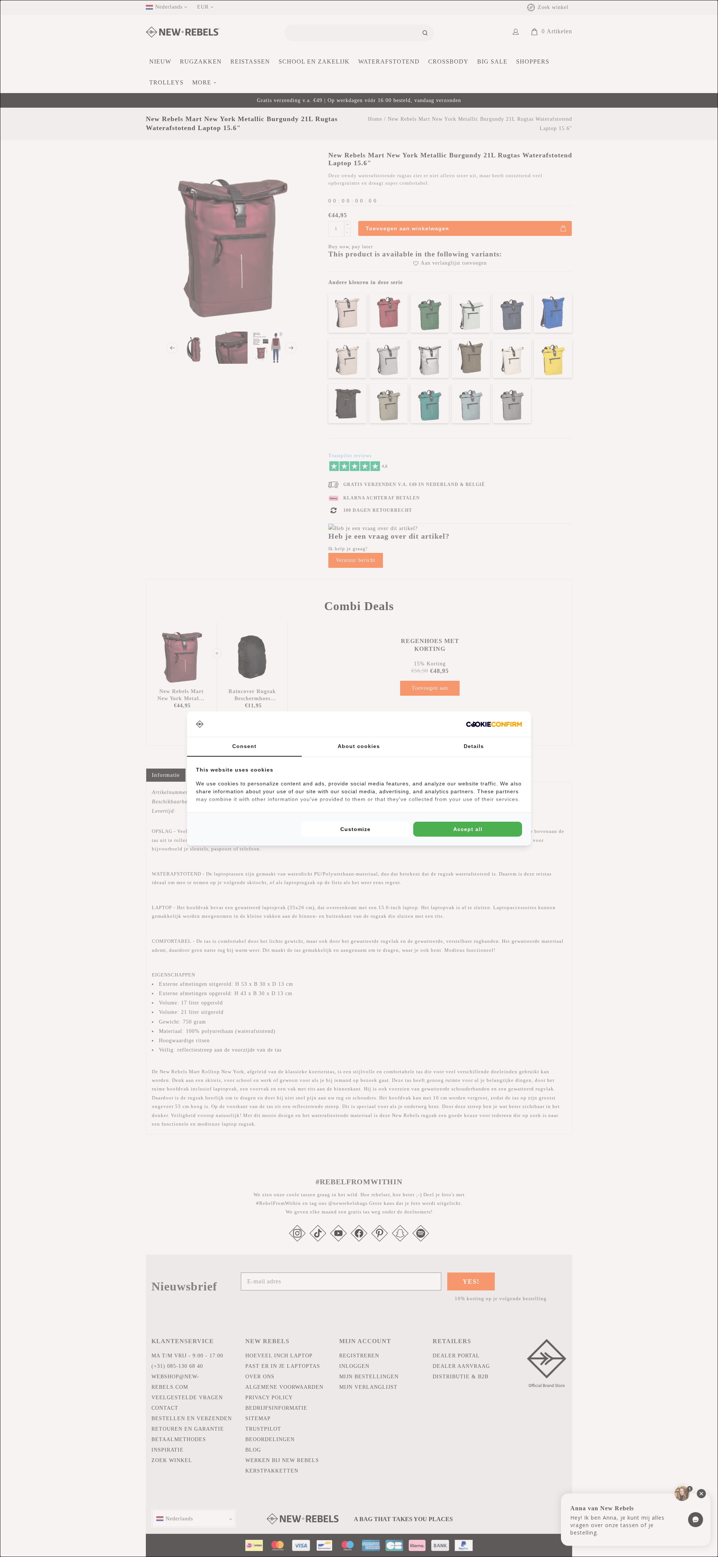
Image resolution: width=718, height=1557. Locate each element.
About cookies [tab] (359, 746)
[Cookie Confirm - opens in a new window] (494, 724)
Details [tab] (474, 746)
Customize (355, 829)
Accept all (467, 829)
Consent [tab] (244, 746)
